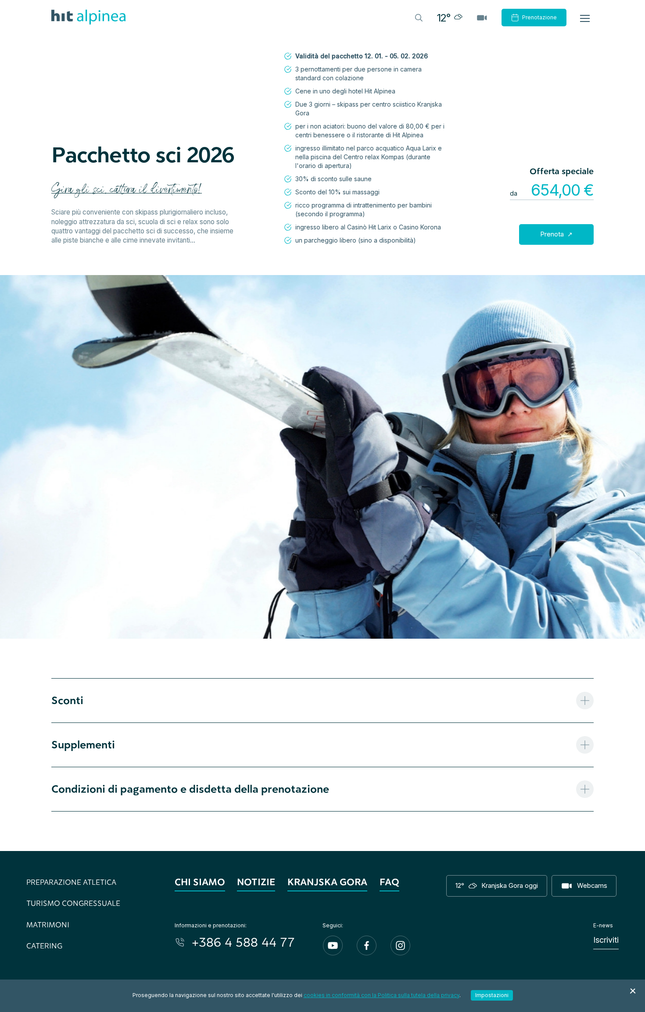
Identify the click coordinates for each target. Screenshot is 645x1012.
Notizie (256, 882)
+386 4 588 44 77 (243, 942)
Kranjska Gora (327, 882)
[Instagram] (400, 945)
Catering (44, 945)
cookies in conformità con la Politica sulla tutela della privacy (381, 995)
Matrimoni (47, 924)
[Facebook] (366, 945)
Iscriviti (606, 939)
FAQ (389, 882)
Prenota (553, 234)
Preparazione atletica (71, 882)
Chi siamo (200, 882)
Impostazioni (492, 995)
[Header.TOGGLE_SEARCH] (418, 17)
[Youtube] (332, 945)
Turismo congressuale (73, 903)
